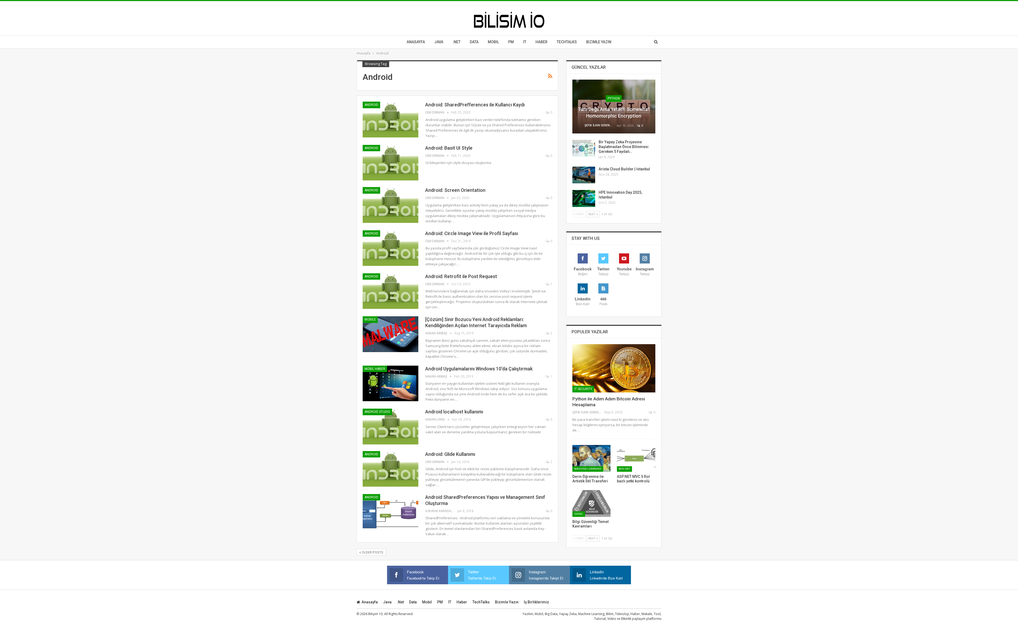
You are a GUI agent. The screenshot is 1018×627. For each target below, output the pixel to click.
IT (524, 42)
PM (440, 602)
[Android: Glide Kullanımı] (390, 469)
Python (614, 98)
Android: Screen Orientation (455, 190)
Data (474, 42)
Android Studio (377, 412)
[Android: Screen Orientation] (390, 205)
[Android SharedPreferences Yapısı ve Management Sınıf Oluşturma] (390, 512)
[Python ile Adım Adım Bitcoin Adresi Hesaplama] (613, 368)
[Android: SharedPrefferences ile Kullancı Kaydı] (390, 119)
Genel (578, 513)
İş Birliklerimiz (536, 602)
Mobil (493, 42)
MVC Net (624, 468)
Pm (511, 42)
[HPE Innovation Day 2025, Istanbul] (583, 198)
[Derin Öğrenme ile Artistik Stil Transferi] (591, 458)
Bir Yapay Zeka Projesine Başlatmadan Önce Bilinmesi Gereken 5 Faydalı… (623, 147)
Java (438, 42)
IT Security (583, 389)
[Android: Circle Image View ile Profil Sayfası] (390, 248)
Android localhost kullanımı (454, 411)
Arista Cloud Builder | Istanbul (624, 169)
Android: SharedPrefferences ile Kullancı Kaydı (475, 104)
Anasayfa (416, 42)
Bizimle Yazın (598, 42)
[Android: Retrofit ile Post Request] (390, 291)
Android (371, 105)
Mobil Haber (375, 369)
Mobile (370, 319)
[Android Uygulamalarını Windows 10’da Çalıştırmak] (390, 383)
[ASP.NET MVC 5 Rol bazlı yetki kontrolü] (636, 458)
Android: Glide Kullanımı (450, 454)
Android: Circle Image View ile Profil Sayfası (471, 233)
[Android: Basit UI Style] (390, 162)
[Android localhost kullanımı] (390, 426)
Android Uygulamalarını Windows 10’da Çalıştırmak (479, 368)
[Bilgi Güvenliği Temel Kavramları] (591, 503)
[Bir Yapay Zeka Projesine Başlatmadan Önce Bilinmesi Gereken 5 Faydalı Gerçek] (583, 148)
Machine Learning (587, 468)
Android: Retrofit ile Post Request (461, 276)
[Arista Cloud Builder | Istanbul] (583, 175)
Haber (541, 42)
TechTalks (567, 42)
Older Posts (372, 552)
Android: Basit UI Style (448, 148)
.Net (456, 42)
